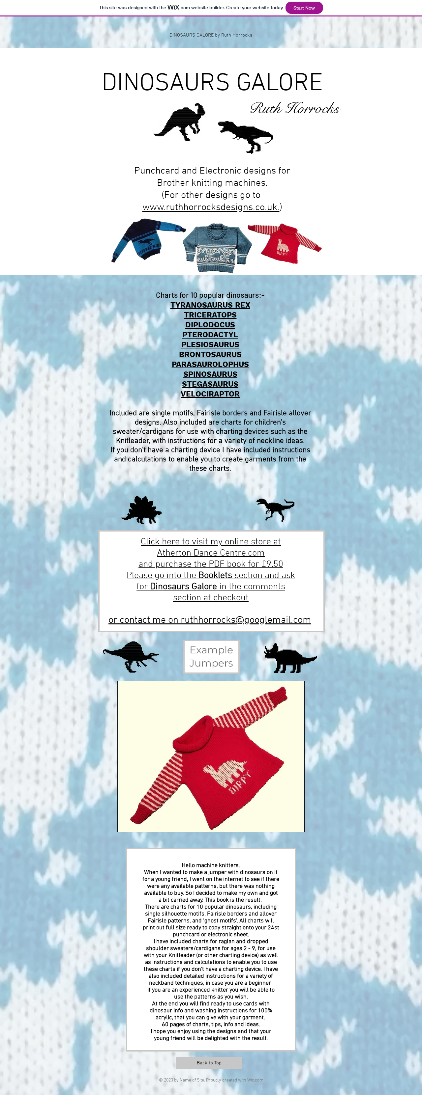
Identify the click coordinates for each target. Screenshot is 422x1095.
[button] (211, 756)
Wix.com (255, 1080)
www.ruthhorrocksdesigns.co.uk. (211, 208)
